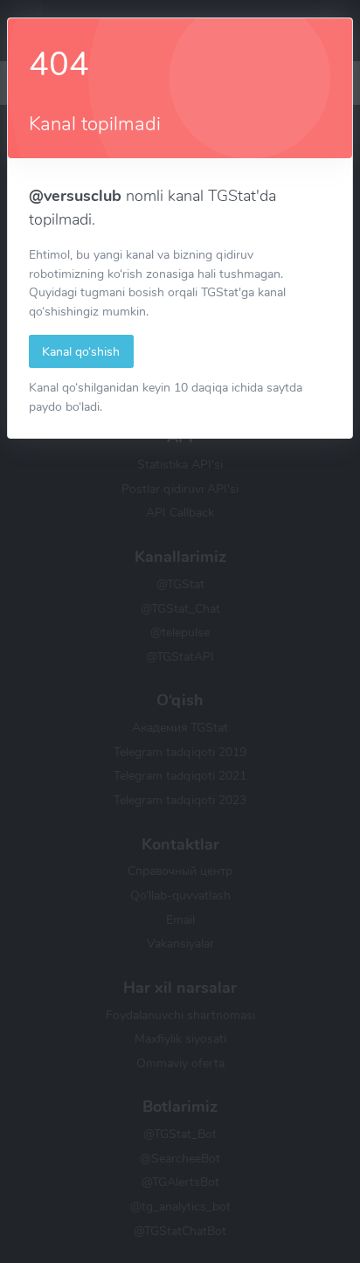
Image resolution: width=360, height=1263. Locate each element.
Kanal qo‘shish (81, 351)
